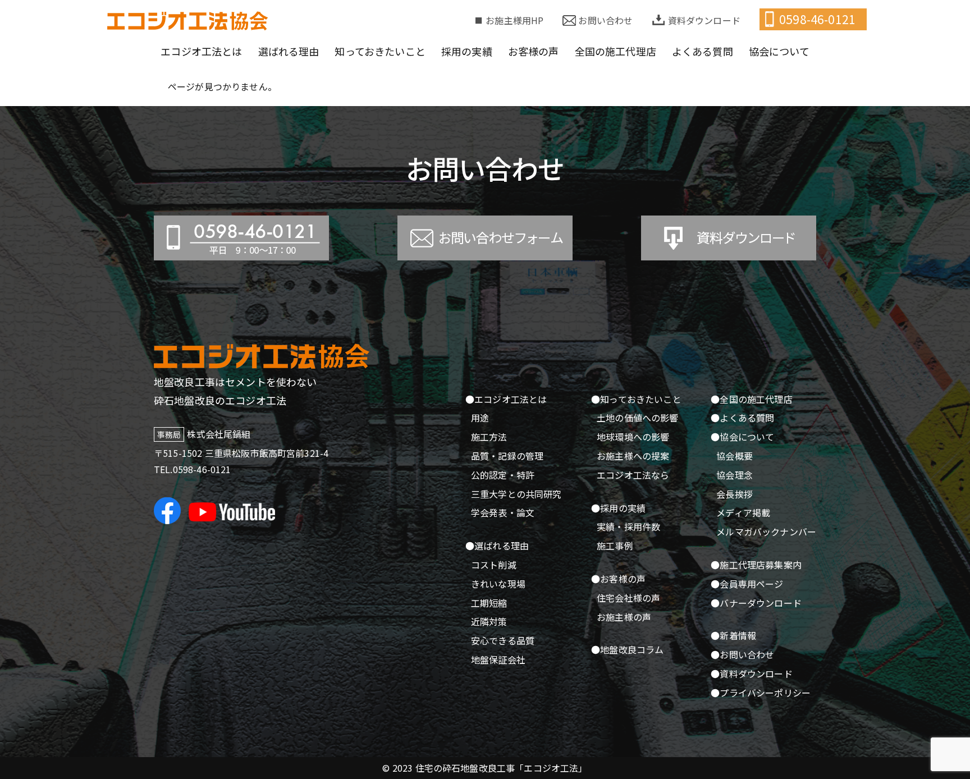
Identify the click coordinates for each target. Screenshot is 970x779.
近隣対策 (489, 621)
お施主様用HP (514, 20)
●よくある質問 (742, 417)
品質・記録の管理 (507, 455)
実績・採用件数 (628, 526)
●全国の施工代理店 (751, 399)
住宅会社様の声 (628, 597)
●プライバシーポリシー (761, 692)
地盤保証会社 (498, 659)
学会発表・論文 (502, 512)
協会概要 (734, 455)
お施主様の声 (624, 617)
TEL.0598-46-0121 (192, 469)
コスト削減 (493, 564)
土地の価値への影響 (637, 417)
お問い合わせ (605, 20)
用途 (480, 417)
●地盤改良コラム (627, 649)
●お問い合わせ (742, 654)
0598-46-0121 (817, 19)
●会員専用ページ (747, 583)
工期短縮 (489, 603)
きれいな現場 (498, 583)
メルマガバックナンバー (766, 531)
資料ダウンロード (704, 20)
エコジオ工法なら (633, 475)
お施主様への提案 (633, 455)
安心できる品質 (502, 640)
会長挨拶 (734, 494)
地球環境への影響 (633, 436)
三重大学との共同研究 (516, 494)
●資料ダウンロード (751, 673)
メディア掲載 (743, 512)
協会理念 (734, 475)
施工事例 (615, 545)
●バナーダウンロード (756, 603)
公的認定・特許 (502, 475)
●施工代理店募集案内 (756, 564)
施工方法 (489, 436)
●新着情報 (733, 635)
